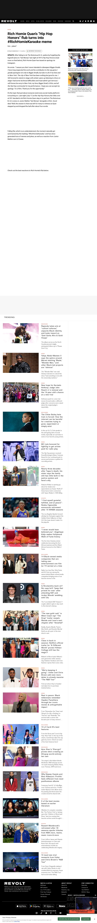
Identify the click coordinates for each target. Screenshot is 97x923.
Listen (32, 21)
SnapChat (85, 21)
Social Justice (40, 21)
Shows (22, 21)
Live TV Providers (45, 890)
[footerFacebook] (51, 914)
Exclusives (49, 21)
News (54, 21)
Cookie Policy (17, 921)
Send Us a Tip (65, 890)
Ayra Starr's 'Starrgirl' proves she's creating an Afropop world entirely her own (52, 752)
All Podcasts (44, 887)
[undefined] (80, 60)
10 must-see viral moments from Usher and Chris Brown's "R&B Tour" (52, 858)
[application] (82, 905)
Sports (43, 498)
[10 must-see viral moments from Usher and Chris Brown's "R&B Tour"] (21, 862)
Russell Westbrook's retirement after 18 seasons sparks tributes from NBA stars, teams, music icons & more (52, 830)
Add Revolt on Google (35, 51)
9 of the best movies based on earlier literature (50, 803)
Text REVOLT (85, 890)
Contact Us (85, 887)
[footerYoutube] (60, 914)
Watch (27, 21)
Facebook (88, 21)
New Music (44, 324)
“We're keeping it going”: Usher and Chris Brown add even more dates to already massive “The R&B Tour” (52, 675)
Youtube (94, 21)
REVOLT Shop (86, 892)
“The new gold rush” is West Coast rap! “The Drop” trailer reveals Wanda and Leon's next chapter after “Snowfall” (52, 618)
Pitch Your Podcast (45, 892)
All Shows (43, 885)
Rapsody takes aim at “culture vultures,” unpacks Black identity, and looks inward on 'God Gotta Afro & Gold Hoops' (52, 332)
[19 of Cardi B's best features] (21, 734)
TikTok (83, 21)
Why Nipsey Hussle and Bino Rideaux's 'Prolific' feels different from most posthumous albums (52, 777)
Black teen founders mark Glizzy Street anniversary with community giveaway (78, 69)
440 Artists (43, 896)
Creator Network (45, 894)
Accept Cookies (85, 919)
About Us (64, 885)
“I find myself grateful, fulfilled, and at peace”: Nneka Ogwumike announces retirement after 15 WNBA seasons (52, 505)
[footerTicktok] (41, 914)
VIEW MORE (80, 96)
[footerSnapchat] (46, 914)
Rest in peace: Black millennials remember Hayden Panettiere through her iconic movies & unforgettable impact (51, 701)
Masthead (64, 887)
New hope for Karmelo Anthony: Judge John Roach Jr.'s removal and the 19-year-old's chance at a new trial (52, 390)
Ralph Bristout (14, 51)
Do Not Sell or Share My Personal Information (69, 919)
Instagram (80, 21)
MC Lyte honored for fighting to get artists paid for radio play (51, 446)
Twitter (91, 21)
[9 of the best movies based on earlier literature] (21, 808)
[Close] (94, 919)
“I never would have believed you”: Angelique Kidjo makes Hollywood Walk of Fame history (52, 533)
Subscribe (68, 21)
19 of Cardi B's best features (50, 728)
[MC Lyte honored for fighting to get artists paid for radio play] (21, 451)
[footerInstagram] (36, 914)
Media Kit (64, 892)
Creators (60, 21)
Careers (64, 894)
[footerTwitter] (56, 914)
